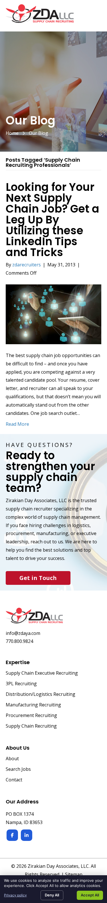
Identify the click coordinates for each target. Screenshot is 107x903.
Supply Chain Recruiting (31, 726)
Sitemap (73, 874)
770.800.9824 (19, 641)
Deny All (52, 895)
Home (12, 133)
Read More (17, 424)
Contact (14, 780)
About (12, 759)
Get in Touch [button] (38, 578)
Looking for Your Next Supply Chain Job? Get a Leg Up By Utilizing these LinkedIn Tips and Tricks (52, 219)
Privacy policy (15, 895)
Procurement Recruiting (31, 715)
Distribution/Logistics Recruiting (40, 694)
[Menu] (94, 16)
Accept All (90, 895)
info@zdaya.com (23, 633)
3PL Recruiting (21, 684)
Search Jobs (18, 769)
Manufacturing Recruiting (33, 705)
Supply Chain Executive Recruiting (42, 673)
